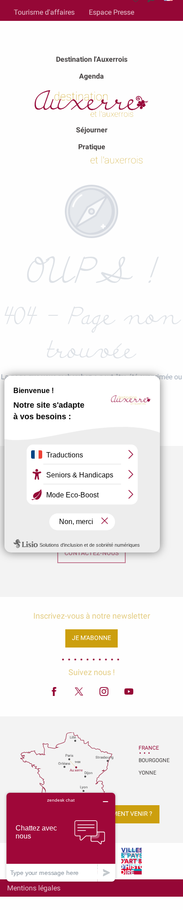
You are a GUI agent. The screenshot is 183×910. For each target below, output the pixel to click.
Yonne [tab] (147, 773)
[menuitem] (92, 59)
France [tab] (149, 748)
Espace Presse (111, 12)
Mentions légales (33, 888)
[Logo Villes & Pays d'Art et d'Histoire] (131, 861)
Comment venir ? (125, 814)
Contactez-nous (91, 553)
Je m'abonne (91, 638)
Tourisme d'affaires (44, 12)
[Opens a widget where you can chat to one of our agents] (61, 837)
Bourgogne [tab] (150, 760)
